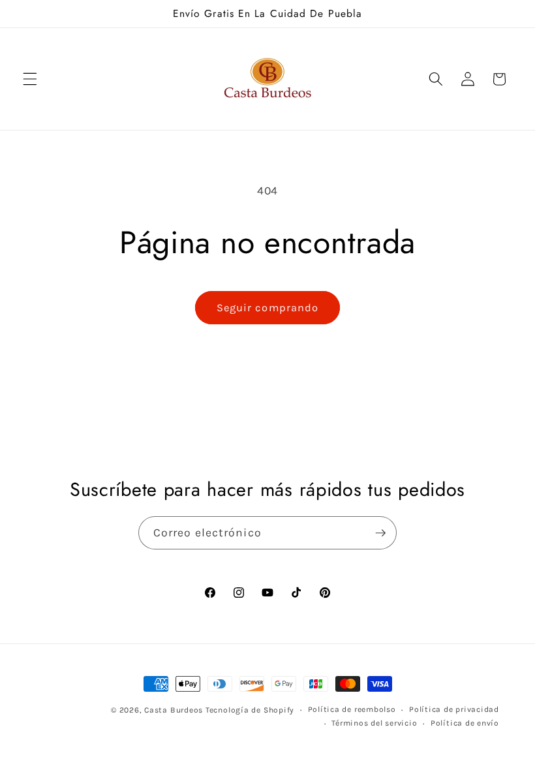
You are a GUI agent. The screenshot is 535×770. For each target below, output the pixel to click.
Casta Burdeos (175, 710)
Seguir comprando (268, 307)
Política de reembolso (352, 709)
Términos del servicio (374, 723)
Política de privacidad (454, 709)
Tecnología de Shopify (250, 710)
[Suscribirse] (380, 533)
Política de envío (465, 723)
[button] (30, 79)
